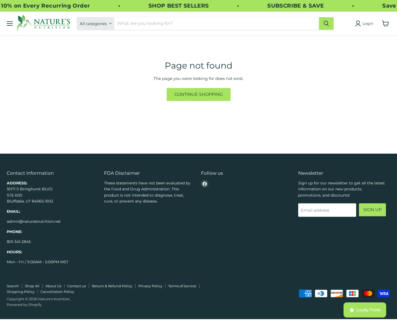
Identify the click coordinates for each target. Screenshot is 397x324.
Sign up (372, 209)
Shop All (32, 286)
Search (13, 286)
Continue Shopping (198, 94)
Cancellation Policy (57, 291)
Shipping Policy (21, 291)
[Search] (326, 23)
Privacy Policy (150, 286)
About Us (53, 286)
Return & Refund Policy (112, 286)
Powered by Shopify (24, 304)
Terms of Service (182, 286)
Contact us (76, 286)
